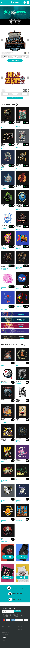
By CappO (3, 247)
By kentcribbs (4, 309)
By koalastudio (19, 462)
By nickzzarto (4, 186)
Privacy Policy (22, 628)
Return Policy (6, 632)
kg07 (4, 90)
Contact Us (5, 628)
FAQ (3, 629)
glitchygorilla (6, 53)
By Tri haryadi (3, 520)
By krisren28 (18, 247)
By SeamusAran (19, 520)
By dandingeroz (19, 306)
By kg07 (17, 365)
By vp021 (3, 365)
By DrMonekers (4, 382)
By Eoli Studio (4, 227)
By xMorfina (3, 287)
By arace (3, 461)
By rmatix (17, 187)
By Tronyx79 (18, 383)
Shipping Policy (6, 631)
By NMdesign (3, 146)
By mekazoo (18, 288)
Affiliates (20, 626)
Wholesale (5, 634)
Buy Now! (15, 60)
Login (3, 640)
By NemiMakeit (19, 166)
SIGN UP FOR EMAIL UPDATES (9, 608)
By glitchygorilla (4, 268)
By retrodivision (4, 480)
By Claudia (3, 421)
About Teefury (6, 626)
